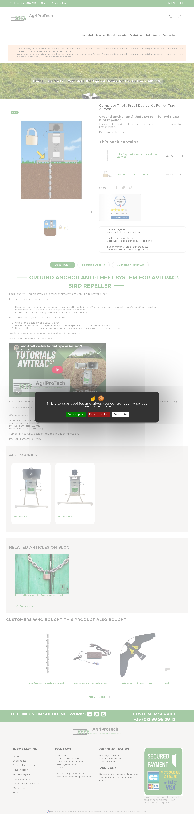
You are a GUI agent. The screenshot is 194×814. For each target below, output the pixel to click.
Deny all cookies (99, 414)
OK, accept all (76, 414)
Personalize (121, 414)
